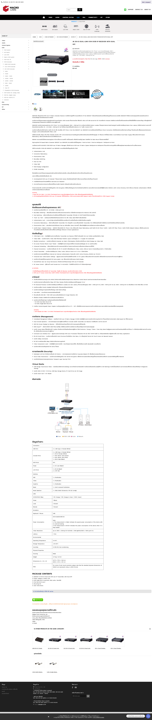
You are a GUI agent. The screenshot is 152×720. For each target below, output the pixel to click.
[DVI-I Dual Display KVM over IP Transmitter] (102, 640)
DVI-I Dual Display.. (100, 648)
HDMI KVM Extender (10, 64)
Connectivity (5, 104)
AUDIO (57, 17)
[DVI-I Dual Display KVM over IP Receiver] (118, 640)
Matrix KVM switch (9, 57)
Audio (3, 43)
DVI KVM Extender (9, 69)
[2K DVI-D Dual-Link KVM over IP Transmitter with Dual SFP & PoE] (71, 640)
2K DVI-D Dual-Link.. (53, 648)
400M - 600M (9, 81)
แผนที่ (3, 691)
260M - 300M (9, 78)
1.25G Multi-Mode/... (37, 672)
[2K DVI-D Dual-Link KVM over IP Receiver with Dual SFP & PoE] (86, 640)
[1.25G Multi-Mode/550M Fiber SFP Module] (38, 663)
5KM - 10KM (8, 83)
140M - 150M (8, 76)
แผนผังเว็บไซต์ (5, 693)
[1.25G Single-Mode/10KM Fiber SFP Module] (53, 663)
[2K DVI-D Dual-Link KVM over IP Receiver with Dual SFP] (44, 82)
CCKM (103, 59)
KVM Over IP (7, 59)
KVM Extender (97, 30)
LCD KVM (65, 29)
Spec (35, 104)
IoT (2, 107)
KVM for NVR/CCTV (9, 97)
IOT (102, 17)
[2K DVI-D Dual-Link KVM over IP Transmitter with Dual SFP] (55, 640)
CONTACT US (139, 9)
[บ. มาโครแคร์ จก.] (25, 9)
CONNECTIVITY (92, 17)
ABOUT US (147, 9)
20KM (6, 85)
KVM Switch (44, 29)
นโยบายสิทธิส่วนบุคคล (98, 717)
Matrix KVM (76, 29)
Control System (6, 45)
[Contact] (148, 716)
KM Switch (55, 29)
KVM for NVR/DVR (107, 30)
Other (3, 109)
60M (6, 71)
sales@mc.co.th (42, 704)
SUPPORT (130, 9)
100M (6, 74)
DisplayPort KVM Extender (11, 90)
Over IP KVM (86, 29)
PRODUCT (74, 21)
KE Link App (93, 59)
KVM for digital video (10, 95)
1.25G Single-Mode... (52, 672)
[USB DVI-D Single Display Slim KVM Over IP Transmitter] (39, 640)
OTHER (108, 17)
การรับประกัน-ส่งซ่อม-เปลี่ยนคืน (9, 689)
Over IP (7, 88)
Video (3, 40)
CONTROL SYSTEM (68, 17)
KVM (78, 17)
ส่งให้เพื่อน (77, 66)
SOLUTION (82, 21)
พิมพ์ (75, 68)
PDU (84, 17)
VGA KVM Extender (9, 66)
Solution (6, 100)
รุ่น (73, 48)
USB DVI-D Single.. (37, 648)
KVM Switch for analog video (12, 93)
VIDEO (50, 17)
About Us (4, 687)
